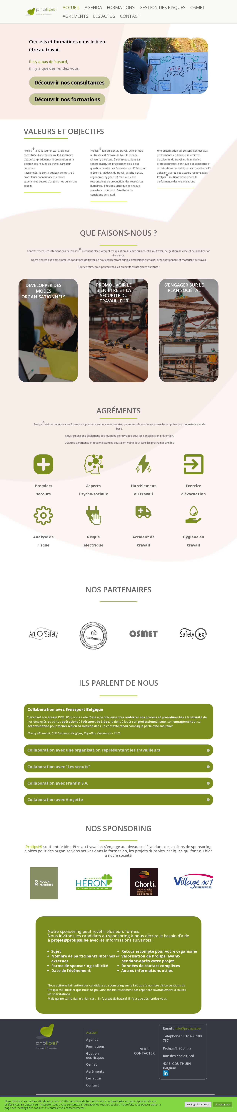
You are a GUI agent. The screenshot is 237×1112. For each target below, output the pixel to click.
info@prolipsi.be (188, 1028)
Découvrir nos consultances (69, 82)
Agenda (93, 8)
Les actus (104, 17)
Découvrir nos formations (67, 99)
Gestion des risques (162, 8)
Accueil (71, 8)
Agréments (75, 17)
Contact (130, 17)
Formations (121, 8)
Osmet (197, 8)
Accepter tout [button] (222, 1104)
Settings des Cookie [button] (198, 1104)
